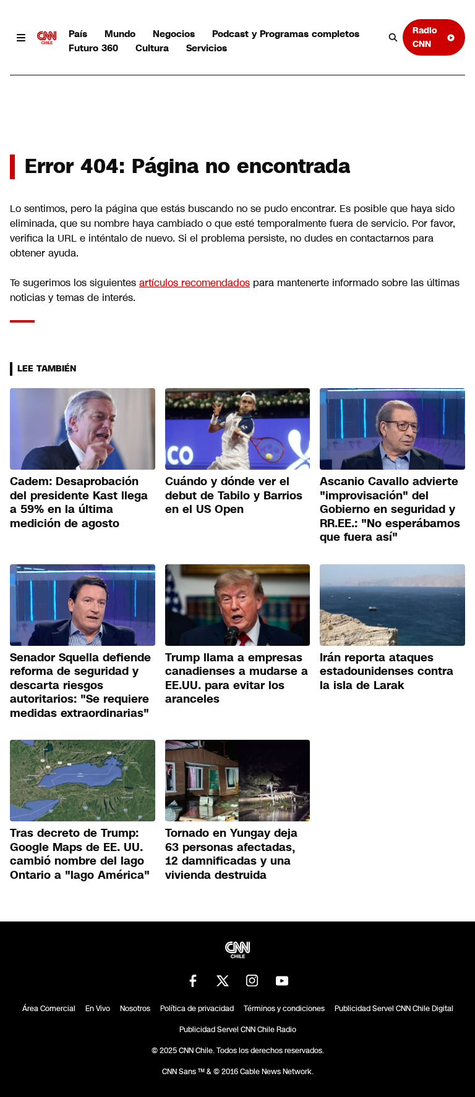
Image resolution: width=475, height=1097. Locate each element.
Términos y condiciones (284, 1009)
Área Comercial (48, 1009)
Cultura (152, 47)
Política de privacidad (197, 1009)
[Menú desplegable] (21, 38)
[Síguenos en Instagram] (252, 981)
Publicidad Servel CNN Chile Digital (394, 1009)
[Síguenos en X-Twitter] (223, 981)
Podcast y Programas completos (285, 33)
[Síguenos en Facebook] (193, 981)
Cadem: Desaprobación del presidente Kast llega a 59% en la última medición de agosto (79, 502)
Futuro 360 (93, 47)
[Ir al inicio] (47, 37)
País (78, 33)
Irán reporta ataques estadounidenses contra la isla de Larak (386, 671)
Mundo (120, 33)
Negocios (174, 33)
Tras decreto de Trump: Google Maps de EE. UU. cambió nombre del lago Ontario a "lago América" (80, 854)
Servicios (206, 47)
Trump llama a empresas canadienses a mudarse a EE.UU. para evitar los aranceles (236, 679)
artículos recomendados (194, 283)
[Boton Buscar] (393, 38)
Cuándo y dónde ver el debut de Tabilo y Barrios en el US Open (233, 495)
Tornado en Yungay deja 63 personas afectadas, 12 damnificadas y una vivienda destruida (231, 854)
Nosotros (135, 1009)
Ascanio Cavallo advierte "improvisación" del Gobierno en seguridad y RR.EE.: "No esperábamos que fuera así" (390, 509)
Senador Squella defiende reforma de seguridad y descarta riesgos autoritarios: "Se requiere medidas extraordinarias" (80, 685)
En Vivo (97, 1009)
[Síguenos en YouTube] (282, 981)
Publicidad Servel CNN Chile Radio (237, 1030)
